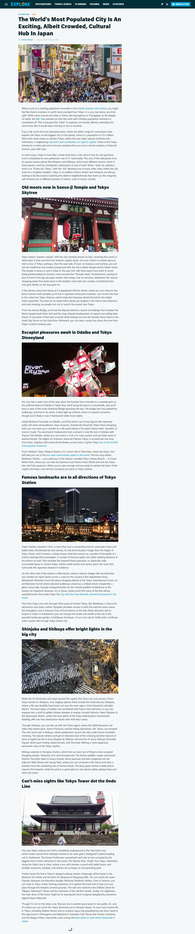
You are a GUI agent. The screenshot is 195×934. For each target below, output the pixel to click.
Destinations (43, 4)
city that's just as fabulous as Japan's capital (72, 142)
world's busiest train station (92, 108)
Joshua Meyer (27, 39)
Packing (94, 4)
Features (118, 4)
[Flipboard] (162, 4)
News (106, 4)
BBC (38, 118)
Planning (80, 4)
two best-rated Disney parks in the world (67, 455)
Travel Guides (63, 4)
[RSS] (167, 4)
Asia (34, 14)
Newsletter (182, 4)
